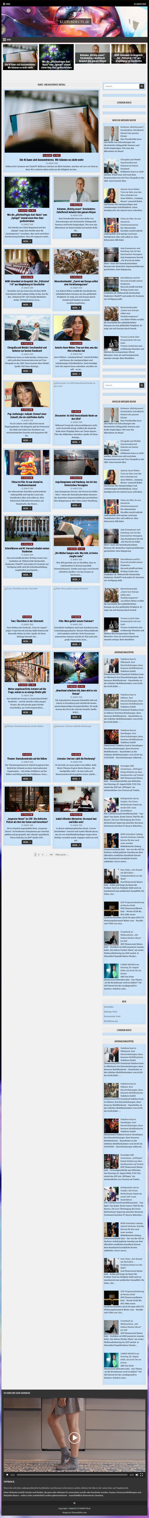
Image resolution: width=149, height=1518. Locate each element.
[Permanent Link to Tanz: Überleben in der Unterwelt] (27, 592)
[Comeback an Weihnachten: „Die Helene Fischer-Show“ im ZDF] (111, 936)
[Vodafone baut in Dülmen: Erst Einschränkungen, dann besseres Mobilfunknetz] (111, 699)
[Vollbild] (141, 1466)
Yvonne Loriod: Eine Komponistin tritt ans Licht (130, 331)
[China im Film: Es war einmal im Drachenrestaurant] (111, 223)
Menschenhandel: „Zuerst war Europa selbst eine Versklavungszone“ (129, 58)
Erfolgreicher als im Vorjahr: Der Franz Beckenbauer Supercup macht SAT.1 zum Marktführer (131, 796)
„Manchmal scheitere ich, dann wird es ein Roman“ (76, 683)
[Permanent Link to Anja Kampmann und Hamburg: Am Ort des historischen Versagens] (76, 453)
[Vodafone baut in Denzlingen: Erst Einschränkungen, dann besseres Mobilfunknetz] (111, 735)
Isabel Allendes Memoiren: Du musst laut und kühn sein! (76, 811)
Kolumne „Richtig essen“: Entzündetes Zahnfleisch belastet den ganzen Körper (56, 58)
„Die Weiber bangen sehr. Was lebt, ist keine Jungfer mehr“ (76, 546)
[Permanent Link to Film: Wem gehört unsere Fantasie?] (76, 592)
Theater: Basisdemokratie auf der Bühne (27, 749)
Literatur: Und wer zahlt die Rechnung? (76, 749)
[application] (74, 1429)
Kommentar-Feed (112, 1008)
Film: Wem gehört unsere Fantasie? (76, 612)
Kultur (48, 146)
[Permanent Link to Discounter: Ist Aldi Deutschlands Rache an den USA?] (76, 386)
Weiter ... (27, 233)
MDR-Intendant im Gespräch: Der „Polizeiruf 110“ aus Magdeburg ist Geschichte (92, 58)
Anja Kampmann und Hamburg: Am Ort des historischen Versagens (76, 475)
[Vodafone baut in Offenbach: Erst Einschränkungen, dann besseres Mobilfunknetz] (111, 663)
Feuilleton (77, 196)
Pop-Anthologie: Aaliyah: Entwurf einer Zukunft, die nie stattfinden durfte (27, 407)
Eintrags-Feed (110, 1003)
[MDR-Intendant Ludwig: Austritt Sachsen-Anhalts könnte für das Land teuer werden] (111, 839)
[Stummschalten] (136, 1466)
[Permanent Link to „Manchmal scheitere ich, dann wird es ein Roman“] (76, 659)
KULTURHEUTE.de (74, 21)
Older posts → (61, 846)
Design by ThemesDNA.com (74, 1504)
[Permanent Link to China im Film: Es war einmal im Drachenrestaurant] (27, 453)
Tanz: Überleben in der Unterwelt (27, 612)
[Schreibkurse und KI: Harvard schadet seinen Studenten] (111, 282)
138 (51, 846)
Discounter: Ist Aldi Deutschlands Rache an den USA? (76, 408)
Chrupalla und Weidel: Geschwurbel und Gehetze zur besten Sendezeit (27, 340)
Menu (8, 3)
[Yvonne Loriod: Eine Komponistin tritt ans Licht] (111, 341)
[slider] (72, 1466)
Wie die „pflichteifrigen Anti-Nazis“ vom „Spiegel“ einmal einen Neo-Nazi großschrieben (20, 64)
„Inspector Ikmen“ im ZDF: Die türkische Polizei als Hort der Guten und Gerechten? (27, 811)
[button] (74, 1429)
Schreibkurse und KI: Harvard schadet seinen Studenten (27, 541)
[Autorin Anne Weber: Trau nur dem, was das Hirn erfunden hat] (111, 193)
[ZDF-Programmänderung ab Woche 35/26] (111, 907)
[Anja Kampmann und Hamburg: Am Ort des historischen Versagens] (111, 253)
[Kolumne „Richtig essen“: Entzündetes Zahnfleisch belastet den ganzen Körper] (111, 131)
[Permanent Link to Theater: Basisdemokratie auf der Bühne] (27, 729)
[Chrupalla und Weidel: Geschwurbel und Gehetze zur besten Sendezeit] (111, 164)
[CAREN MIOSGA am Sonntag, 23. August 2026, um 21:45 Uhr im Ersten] (111, 969)
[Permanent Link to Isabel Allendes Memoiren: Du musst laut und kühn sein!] (76, 790)
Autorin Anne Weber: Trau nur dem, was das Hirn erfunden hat (76, 340)
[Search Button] (74, 1494)
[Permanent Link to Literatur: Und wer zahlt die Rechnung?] (76, 729)
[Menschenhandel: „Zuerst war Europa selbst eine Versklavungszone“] (111, 312)
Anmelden (109, 998)
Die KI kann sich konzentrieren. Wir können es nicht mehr (52, 151)
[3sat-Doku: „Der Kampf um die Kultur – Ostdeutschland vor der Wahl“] (111, 874)
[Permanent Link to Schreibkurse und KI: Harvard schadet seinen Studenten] (27, 520)
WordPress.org (111, 1012)
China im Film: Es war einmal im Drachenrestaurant (27, 475)
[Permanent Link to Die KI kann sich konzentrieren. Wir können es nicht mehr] (52, 113)
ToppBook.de (9, 1473)
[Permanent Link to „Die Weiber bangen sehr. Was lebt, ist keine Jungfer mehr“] (76, 522)
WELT (58, 146)
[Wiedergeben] (7, 1466)
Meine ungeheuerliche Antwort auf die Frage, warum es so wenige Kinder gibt (27, 682)
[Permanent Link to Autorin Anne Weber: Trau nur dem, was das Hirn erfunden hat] (76, 319)
